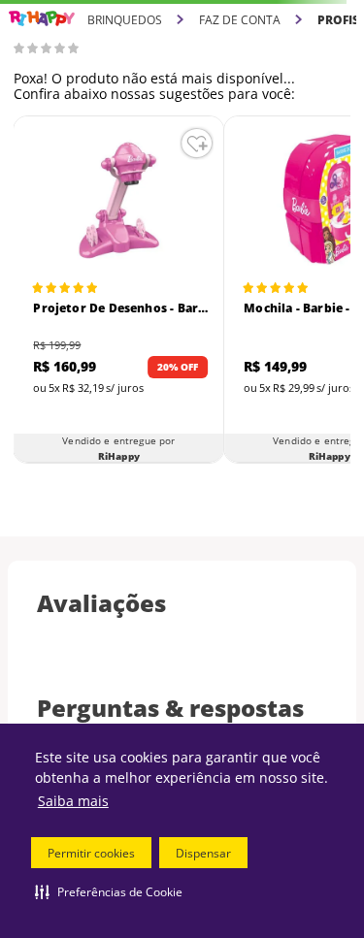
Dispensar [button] (203, 853)
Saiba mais (73, 801)
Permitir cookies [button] (91, 853)
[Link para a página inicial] (42, 19)
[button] (108, 891)
